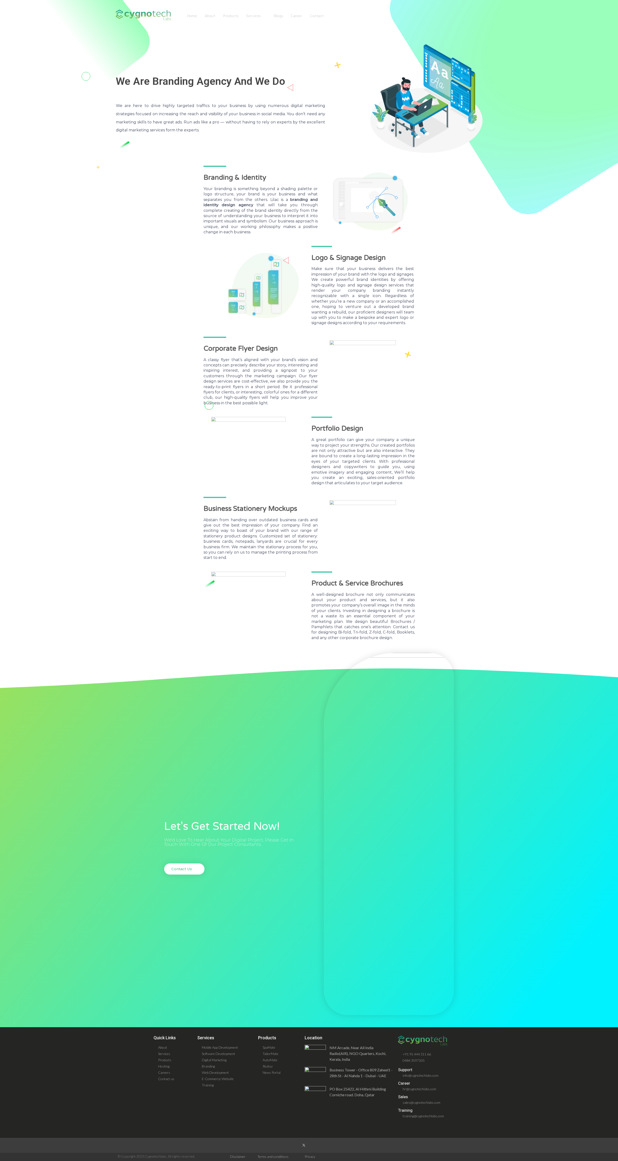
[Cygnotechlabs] (143, 15)
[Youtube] (335, 1145)
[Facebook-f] (283, 1145)
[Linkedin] (314, 1145)
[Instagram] (293, 1145)
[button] (184, 869)
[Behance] (324, 1145)
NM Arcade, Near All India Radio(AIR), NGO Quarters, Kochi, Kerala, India (358, 1053)
